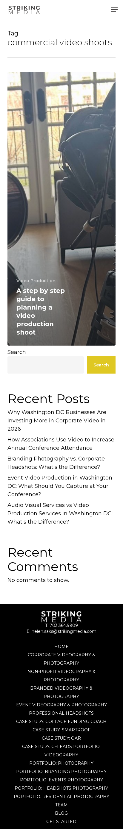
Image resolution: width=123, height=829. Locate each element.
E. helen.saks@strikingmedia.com (61, 631)
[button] (114, 10)
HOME (61, 646)
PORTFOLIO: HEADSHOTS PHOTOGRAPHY (61, 788)
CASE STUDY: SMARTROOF (61, 730)
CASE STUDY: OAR (61, 738)
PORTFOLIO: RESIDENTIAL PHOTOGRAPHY (61, 796)
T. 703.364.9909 (61, 625)
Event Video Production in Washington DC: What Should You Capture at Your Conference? (59, 486)
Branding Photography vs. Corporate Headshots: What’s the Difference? (56, 462)
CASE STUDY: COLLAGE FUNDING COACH (61, 721)
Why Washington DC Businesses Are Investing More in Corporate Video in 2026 (56, 420)
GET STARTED (61, 821)
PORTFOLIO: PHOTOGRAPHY (61, 763)
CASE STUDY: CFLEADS (47, 746)
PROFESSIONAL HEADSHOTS (61, 713)
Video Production (36, 280)
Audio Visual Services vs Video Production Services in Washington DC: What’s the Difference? (60, 513)
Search (16, 352)
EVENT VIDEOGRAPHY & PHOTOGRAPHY (61, 705)
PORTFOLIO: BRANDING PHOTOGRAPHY (61, 771)
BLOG (61, 813)
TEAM (61, 805)
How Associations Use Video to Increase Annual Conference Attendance (60, 443)
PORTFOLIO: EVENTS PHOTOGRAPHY (61, 780)
